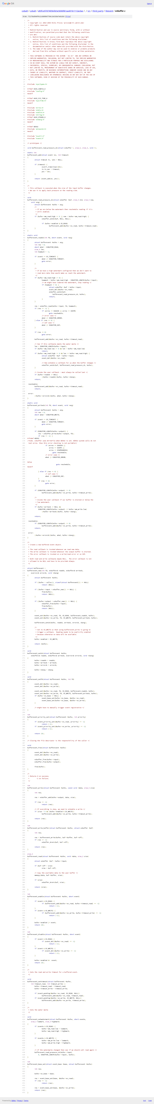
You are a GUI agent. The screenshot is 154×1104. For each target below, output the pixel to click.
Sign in (149, 3)
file (68, 16)
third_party (97, 11)
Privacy (19, 1101)
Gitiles (13, 1101)
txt (144, 1101)
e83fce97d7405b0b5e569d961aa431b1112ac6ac (60, 11)
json (150, 1101)
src (89, 11)
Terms (26, 1101)
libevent (109, 11)
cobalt (25, 11)
